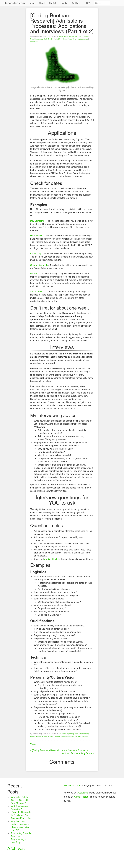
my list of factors (52, 558)
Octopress (82, 792)
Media (64, 3)
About (42, 3)
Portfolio (53, 3)
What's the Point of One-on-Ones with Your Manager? (20, 799)
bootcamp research (67, 39)
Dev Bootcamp (84, 36)
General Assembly (36, 39)
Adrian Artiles (81, 796)
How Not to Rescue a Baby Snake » (77, 753)
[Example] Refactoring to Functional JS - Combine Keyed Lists (21, 815)
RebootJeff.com (14, 3)
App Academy (63, 36)
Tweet (33, 744)
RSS (88, 3)
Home (31, 3)
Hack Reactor (48, 39)
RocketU (57, 39)
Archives (76, 3)
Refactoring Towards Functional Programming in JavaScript (21, 838)
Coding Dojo (73, 36)
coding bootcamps (81, 39)
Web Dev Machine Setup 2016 (20, 807)
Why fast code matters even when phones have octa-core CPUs (20, 826)
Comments (34, 41)
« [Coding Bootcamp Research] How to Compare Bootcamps (59, 750)
